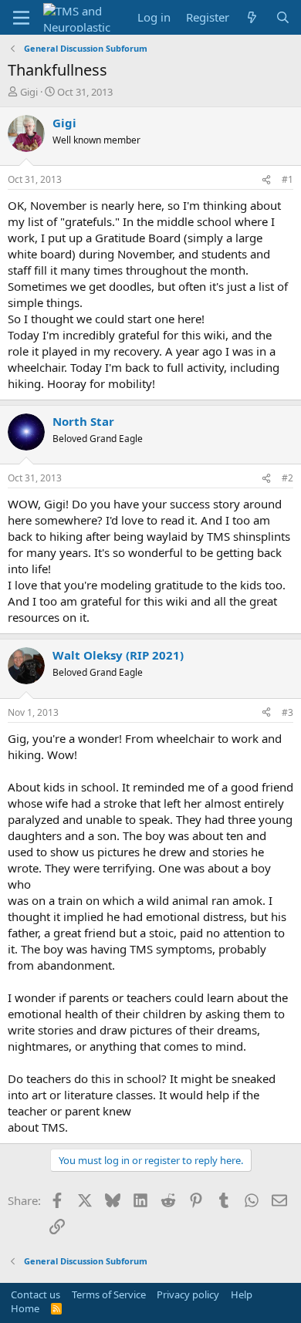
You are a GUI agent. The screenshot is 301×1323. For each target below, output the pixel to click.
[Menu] (21, 17)
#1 (287, 179)
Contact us (35, 1294)
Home (25, 1308)
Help (241, 1294)
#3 (287, 712)
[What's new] (252, 17)
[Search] (283, 17)
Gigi (29, 92)
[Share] (266, 180)
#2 (287, 477)
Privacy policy (188, 1294)
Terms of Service (109, 1294)
